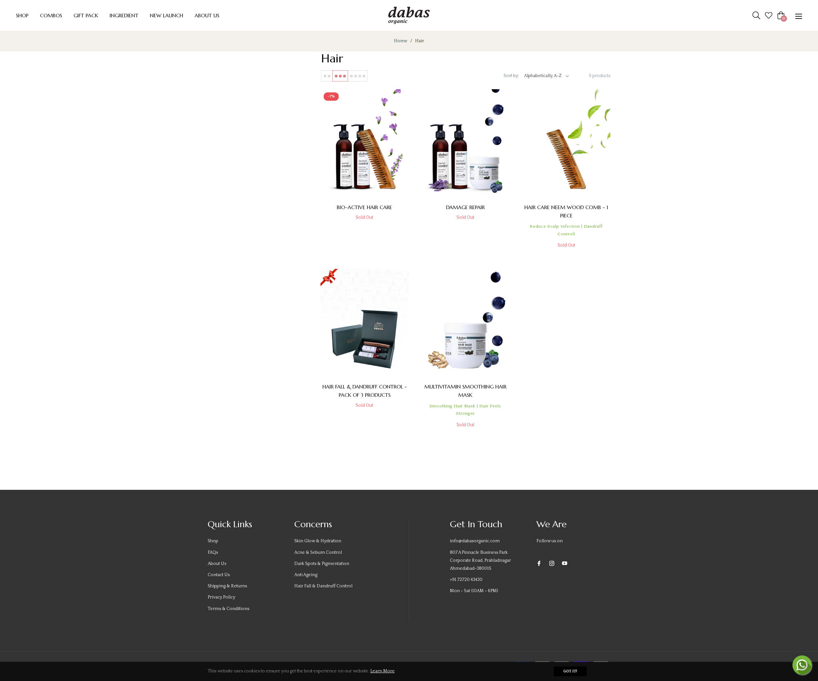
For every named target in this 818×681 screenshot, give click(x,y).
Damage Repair (465, 207)
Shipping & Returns (227, 586)
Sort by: (511, 75)
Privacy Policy (221, 597)
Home (400, 40)
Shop (213, 541)
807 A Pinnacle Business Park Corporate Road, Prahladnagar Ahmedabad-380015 (480, 560)
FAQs (213, 552)
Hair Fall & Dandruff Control (323, 586)
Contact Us (219, 574)
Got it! (570, 671)
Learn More (382, 671)
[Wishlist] (768, 15)
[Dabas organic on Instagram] (551, 564)
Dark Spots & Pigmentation (321, 563)
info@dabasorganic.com (475, 541)
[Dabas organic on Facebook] (539, 564)
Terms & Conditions (228, 608)
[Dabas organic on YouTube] (564, 564)
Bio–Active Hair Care (364, 207)
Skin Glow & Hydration (317, 541)
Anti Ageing (305, 574)
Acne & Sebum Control (318, 552)
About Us (217, 563)
